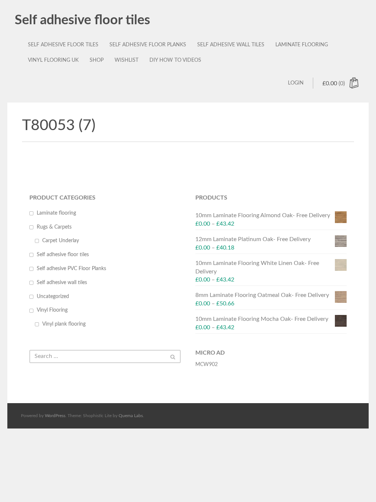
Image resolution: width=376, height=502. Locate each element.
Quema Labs (131, 415)
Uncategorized (53, 296)
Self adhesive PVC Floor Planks (71, 268)
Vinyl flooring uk (53, 60)
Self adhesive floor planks (147, 44)
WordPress (55, 415)
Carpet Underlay (60, 240)
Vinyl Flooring (52, 310)
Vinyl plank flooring (64, 324)
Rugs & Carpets (54, 227)
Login (296, 83)
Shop (97, 60)
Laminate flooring (301, 44)
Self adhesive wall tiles (230, 44)
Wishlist (126, 60)
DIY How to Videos (175, 60)
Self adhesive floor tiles (82, 20)
